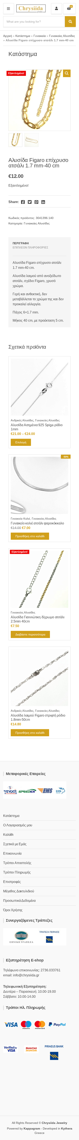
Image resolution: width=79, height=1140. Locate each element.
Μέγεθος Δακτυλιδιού (18, 891)
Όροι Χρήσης (13, 910)
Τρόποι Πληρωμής (17, 872)
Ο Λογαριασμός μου (17, 825)
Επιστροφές (12, 882)
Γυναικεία (39, 36)
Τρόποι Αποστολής (17, 863)
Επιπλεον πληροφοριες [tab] (30, 247)
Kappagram (32, 1128)
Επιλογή (20, 442)
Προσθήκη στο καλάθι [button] (29, 536)
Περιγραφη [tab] (21, 243)
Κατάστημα (22, 36)
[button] (67, 73)
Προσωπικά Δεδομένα (19, 900)
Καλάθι (8, 834)
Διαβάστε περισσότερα (30, 634)
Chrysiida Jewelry (54, 1122)
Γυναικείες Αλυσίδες (62, 36)
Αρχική (7, 36)
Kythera (66, 1128)
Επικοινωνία (12, 853)
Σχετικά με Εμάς (15, 844)
